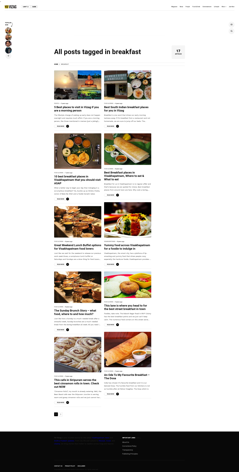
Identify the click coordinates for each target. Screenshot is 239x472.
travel (108, 441)
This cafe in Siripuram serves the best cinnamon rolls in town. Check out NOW (76, 383)
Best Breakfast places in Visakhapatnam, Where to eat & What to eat (124, 176)
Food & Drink (108, 103)
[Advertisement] (119, 23)
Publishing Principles (130, 454)
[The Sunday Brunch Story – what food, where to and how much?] (77, 287)
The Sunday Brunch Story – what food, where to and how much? (75, 312)
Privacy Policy (70, 466)
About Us (125, 442)
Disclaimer (81, 466)
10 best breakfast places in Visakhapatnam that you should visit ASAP (77, 180)
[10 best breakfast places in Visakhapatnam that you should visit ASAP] (77, 151)
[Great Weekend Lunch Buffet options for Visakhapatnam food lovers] (77, 222)
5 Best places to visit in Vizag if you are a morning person (76, 109)
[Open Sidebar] (231, 24)
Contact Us (58, 466)
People (56, 103)
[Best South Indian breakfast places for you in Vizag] (127, 84)
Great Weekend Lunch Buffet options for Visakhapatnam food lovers (77, 247)
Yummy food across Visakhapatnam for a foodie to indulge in (127, 247)
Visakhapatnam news (100, 438)
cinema (57, 444)
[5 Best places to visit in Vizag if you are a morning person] (77, 84)
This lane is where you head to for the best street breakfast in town (125, 307)
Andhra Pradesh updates (64, 441)
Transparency (127, 450)
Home (56, 64)
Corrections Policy (129, 446)
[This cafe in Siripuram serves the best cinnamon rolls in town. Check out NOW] (77, 354)
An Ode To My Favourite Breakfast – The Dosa (127, 377)
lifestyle (102, 441)
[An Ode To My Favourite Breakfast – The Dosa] (127, 349)
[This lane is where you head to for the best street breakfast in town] (127, 284)
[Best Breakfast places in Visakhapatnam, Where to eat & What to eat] (127, 149)
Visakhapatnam (109, 241)
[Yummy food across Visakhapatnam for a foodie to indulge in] (127, 220)
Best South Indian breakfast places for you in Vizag (126, 109)
